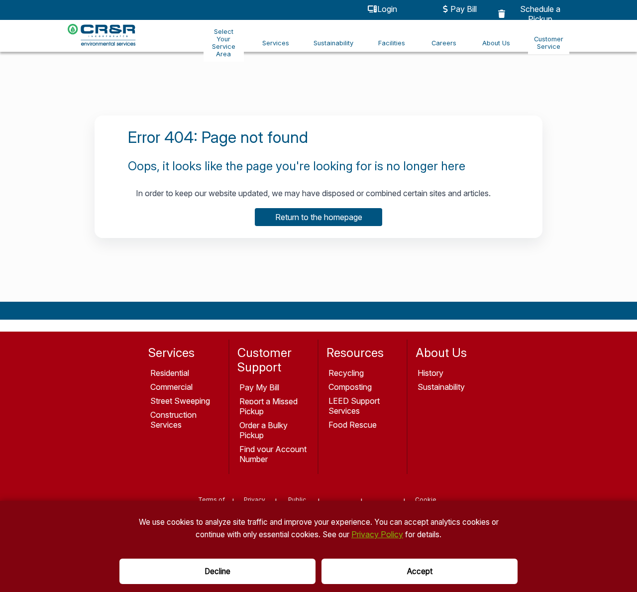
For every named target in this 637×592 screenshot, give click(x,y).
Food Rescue (352, 425)
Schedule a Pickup (540, 14)
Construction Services (173, 420)
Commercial (171, 387)
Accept (419, 571)
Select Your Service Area (223, 43)
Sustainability (333, 43)
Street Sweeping (180, 401)
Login (387, 9)
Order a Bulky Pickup (263, 430)
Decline (217, 571)
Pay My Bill (259, 387)
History (430, 373)
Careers (443, 43)
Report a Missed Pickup (268, 406)
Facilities (391, 43)
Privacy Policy (377, 534)
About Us (496, 43)
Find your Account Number (273, 454)
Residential (169, 373)
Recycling (346, 373)
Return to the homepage (318, 217)
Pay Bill (463, 9)
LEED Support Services (354, 406)
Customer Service (548, 42)
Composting (350, 387)
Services (275, 43)
